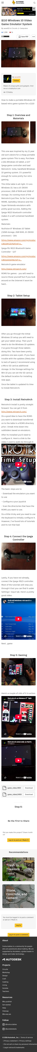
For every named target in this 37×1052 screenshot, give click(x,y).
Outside (5, 988)
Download (29, 788)
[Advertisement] (18, 11)
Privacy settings (25, 1041)
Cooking (5, 982)
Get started (6, 1005)
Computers (24, 28)
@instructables (11, 1024)
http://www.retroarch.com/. (14, 411)
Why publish (7, 1001)
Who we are (6, 1014)
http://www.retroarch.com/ (13, 269)
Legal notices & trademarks (14, 1047)
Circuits (14, 28)
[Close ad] (34, 9)
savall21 (7, 28)
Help (4, 1008)
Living (4, 985)
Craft (4, 979)
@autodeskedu (11, 1029)
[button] (2, 3)
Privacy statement (11, 1041)
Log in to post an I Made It (19, 840)
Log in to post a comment (18, 935)
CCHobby (9, 92)
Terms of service (27, 1037)
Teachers (5, 991)
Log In (18, 925)
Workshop (6, 972)
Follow (16, 80)
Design (5, 975)
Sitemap (5, 1011)
